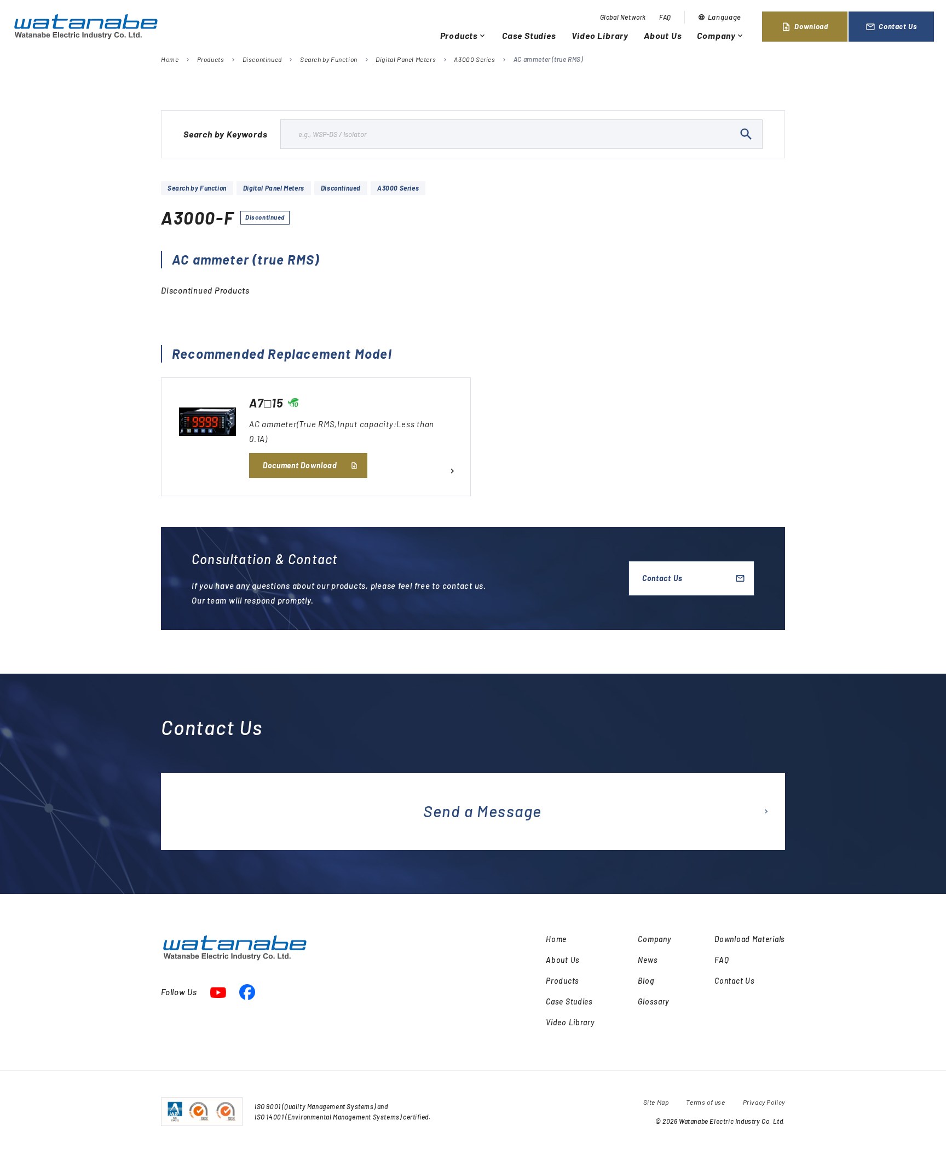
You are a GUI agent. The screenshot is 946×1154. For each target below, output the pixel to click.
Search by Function (328, 59)
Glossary (653, 1001)
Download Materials (749, 939)
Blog (646, 980)
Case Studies (529, 35)
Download (804, 27)
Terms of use (705, 1102)
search (746, 134)
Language (719, 17)
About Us (663, 35)
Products (463, 35)
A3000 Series (474, 59)
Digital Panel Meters (406, 59)
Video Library (600, 35)
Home (169, 59)
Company (721, 35)
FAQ (665, 17)
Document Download (300, 465)
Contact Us (891, 27)
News (647, 959)
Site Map (656, 1102)
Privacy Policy (764, 1102)
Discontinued (262, 59)
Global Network (623, 17)
